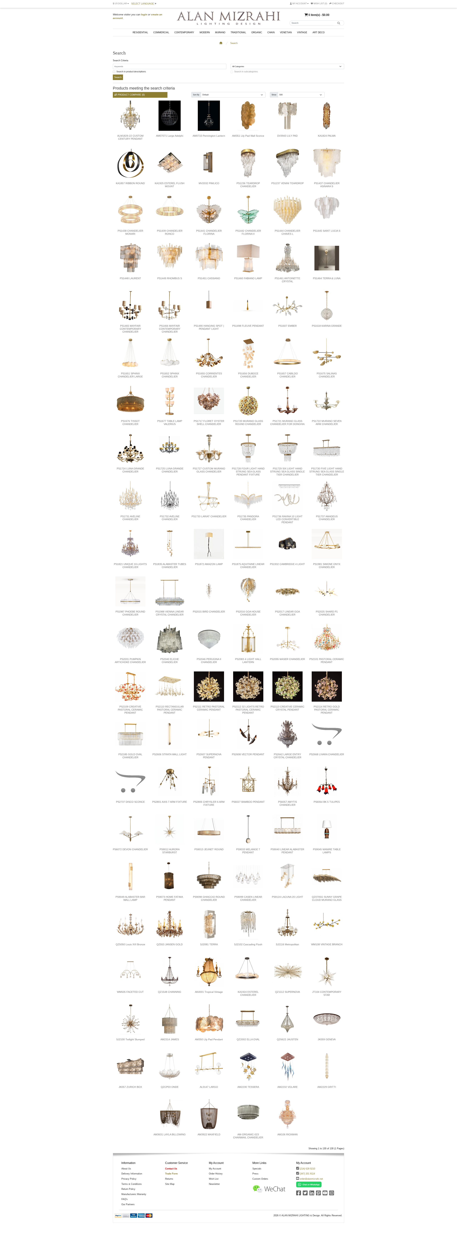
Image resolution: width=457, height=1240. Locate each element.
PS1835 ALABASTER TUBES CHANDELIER (169, 566)
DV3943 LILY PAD (287, 135)
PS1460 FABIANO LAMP (248, 278)
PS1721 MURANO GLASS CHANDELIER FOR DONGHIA (287, 422)
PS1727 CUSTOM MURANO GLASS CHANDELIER (209, 470)
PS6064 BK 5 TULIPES (327, 801)
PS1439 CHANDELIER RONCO (169, 232)
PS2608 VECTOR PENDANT (248, 754)
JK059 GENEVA (327, 1039)
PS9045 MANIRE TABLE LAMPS (327, 851)
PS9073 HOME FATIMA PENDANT (169, 898)
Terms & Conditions (131, 1184)
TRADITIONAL (238, 32)
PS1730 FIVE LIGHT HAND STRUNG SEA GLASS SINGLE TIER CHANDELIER (326, 471)
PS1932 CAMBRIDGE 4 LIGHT (287, 564)
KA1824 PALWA (327, 135)
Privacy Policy (128, 1178)
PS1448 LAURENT (130, 278)
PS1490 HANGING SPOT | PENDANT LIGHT (209, 327)
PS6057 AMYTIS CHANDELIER (287, 803)
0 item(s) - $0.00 (318, 14)
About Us (126, 1168)
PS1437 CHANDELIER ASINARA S (327, 185)
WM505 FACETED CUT (130, 991)
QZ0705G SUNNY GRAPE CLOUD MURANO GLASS (327, 898)
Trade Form (171, 1173)
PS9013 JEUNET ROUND (209, 849)
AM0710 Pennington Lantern (209, 135)
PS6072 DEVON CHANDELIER (130, 849)
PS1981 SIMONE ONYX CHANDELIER (326, 566)
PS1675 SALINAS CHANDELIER (327, 375)
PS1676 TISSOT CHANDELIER (130, 422)
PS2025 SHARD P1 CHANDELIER (327, 613)
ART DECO (319, 32)
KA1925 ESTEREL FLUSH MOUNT (169, 185)
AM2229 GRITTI (326, 1086)
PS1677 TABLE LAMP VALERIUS (169, 422)
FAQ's (124, 1199)
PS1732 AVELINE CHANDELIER (169, 518)
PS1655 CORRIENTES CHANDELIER (209, 375)
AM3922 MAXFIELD (209, 1134)
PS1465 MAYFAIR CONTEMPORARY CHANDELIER (130, 328)
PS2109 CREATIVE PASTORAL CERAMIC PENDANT (130, 709)
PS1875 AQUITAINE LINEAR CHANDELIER (248, 566)
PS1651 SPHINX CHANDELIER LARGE (130, 375)
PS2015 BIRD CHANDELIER (209, 611)
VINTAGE (302, 32)
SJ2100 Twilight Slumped (130, 1039)
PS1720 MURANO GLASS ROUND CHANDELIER (248, 422)
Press (255, 1173)
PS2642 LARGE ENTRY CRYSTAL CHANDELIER (287, 756)
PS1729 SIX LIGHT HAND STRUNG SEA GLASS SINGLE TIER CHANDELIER (287, 471)
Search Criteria (120, 60)
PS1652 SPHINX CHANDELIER (169, 375)
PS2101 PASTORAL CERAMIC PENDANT (326, 661)
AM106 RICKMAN (287, 1134)
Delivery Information (131, 1173)
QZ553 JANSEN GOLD (170, 944)
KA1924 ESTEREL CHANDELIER (248, 993)
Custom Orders (260, 1178)
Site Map (169, 1184)
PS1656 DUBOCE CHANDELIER (248, 375)
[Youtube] (325, 1194)
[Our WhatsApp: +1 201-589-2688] (309, 1184)
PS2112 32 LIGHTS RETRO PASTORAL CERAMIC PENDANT (248, 709)
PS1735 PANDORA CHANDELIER (248, 518)
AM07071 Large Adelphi (169, 135)
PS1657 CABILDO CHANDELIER (287, 375)
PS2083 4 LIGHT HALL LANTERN (248, 661)
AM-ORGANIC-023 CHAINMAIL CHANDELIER (248, 1136)
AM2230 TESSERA (248, 1086)
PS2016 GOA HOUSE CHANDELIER (248, 613)
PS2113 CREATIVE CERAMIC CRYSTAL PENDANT (287, 708)
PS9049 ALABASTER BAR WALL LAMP (130, 898)
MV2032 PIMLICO (209, 183)
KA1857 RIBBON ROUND (130, 183)
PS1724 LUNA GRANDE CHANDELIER (130, 470)
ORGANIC (256, 32)
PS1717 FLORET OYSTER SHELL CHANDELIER (209, 422)
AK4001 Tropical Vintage (209, 991)
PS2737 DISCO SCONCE (130, 801)
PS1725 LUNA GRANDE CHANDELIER (169, 470)
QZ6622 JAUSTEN (287, 1039)
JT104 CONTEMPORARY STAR (326, 993)
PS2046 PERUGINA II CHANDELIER (209, 661)
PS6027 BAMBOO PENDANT (248, 801)
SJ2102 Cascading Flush (248, 944)
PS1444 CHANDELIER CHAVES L (287, 232)
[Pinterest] (318, 1194)
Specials (256, 1168)
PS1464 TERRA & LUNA (326, 278)
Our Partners (128, 1204)
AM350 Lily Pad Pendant (209, 1039)
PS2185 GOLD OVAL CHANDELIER (130, 756)
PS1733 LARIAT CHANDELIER (209, 516)
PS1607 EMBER (287, 325)
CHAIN (271, 32)
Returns (169, 1178)
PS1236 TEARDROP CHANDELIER (248, 185)
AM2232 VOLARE (287, 1086)
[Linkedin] (311, 1194)
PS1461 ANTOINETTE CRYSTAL (287, 280)
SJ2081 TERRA (209, 944)
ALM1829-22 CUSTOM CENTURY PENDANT (130, 137)
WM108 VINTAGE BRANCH (326, 944)
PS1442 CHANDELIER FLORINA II (248, 232)
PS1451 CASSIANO (209, 278)
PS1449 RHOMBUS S (169, 278)
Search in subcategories (246, 71)
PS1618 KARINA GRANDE (327, 325)
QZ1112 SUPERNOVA (287, 991)
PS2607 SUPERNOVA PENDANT (209, 756)
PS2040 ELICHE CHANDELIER (169, 661)
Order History (216, 1173)
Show (274, 95)
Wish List (214, 1178)
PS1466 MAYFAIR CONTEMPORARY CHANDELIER (169, 328)
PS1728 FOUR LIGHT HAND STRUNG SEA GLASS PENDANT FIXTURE (248, 471)
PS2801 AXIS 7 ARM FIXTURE (169, 801)
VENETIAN (286, 32)
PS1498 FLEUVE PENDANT (248, 325)
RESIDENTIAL (140, 32)
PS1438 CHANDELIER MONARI (130, 232)
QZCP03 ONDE (170, 1086)
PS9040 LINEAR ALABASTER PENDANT (287, 851)
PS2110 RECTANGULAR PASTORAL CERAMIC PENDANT (170, 709)
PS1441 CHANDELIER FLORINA (209, 232)
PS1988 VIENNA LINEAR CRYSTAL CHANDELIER (169, 613)
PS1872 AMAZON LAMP (209, 564)
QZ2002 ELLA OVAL (248, 1039)
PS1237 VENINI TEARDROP (287, 183)
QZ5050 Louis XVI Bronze (130, 944)
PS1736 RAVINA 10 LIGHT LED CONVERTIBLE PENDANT (287, 519)
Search (234, 43)
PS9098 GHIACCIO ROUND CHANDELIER (209, 898)
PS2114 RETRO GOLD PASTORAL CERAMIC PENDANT (327, 709)
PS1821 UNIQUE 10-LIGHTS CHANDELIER (130, 566)
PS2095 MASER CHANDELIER (287, 659)
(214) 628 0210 (307, 1168)
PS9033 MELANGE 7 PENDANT (248, 851)
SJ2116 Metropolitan (287, 944)
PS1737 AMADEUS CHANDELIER (327, 518)
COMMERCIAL (161, 32)
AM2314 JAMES (169, 1039)
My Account (215, 1168)
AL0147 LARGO (209, 1086)
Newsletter (214, 1184)
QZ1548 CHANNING (169, 991)
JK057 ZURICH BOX (130, 1086)
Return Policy (128, 1189)
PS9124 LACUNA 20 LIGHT (287, 896)
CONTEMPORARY (184, 32)
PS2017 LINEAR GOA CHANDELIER (287, 613)
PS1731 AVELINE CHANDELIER (130, 518)
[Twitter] (305, 1194)
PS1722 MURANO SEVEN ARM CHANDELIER (327, 422)
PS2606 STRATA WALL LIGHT (169, 754)
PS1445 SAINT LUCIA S (326, 230)
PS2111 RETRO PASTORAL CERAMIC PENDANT (209, 708)
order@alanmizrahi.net (311, 1178)
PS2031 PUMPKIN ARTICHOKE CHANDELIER (130, 661)
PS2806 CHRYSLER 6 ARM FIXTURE (209, 803)
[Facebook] (298, 1194)
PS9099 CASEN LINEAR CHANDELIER (248, 898)
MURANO (220, 32)
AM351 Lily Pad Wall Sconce (248, 135)
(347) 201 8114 (307, 1173)
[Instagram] (331, 1194)
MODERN (205, 32)
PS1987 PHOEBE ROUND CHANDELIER (130, 613)
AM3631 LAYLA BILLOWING (170, 1134)
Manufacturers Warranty (133, 1194)
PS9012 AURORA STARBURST (170, 851)
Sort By (196, 95)
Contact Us (171, 1168)
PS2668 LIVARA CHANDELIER (326, 754)
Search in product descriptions (131, 71)
